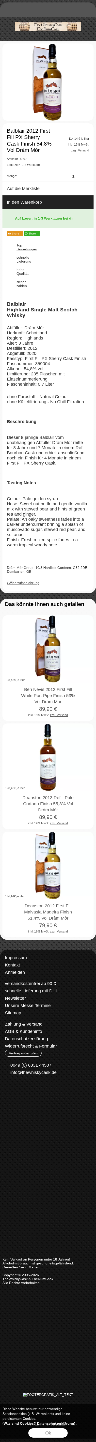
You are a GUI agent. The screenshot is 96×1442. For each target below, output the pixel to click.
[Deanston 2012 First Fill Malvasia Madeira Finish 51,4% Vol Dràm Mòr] (48, 866)
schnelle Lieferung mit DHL (31, 990)
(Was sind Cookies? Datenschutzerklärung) (38, 1423)
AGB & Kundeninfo (23, 1031)
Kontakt (12, 965)
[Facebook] (8, 1090)
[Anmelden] (60, 11)
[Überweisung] (31, 1109)
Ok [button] (48, 1433)
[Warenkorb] (78, 11)
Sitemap (13, 1012)
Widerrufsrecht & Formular (31, 1046)
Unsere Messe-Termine (28, 1005)
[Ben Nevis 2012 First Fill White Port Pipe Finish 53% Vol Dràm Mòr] (48, 649)
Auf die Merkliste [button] (23, 188)
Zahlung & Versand (24, 1024)
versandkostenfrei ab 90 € (30, 983)
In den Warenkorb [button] (24, 202)
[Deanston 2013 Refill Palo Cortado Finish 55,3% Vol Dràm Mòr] (48, 757)
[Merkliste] (69, 11)
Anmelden (15, 972)
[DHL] (11, 1109)
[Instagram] (22, 1090)
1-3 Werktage (23, 165)
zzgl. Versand (59, 715)
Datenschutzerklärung (26, 1038)
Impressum (16, 957)
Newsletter (15, 998)
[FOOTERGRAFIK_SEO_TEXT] (48, 1395)
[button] (9, 11)
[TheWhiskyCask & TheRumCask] (48, 19)
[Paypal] (50, 1109)
